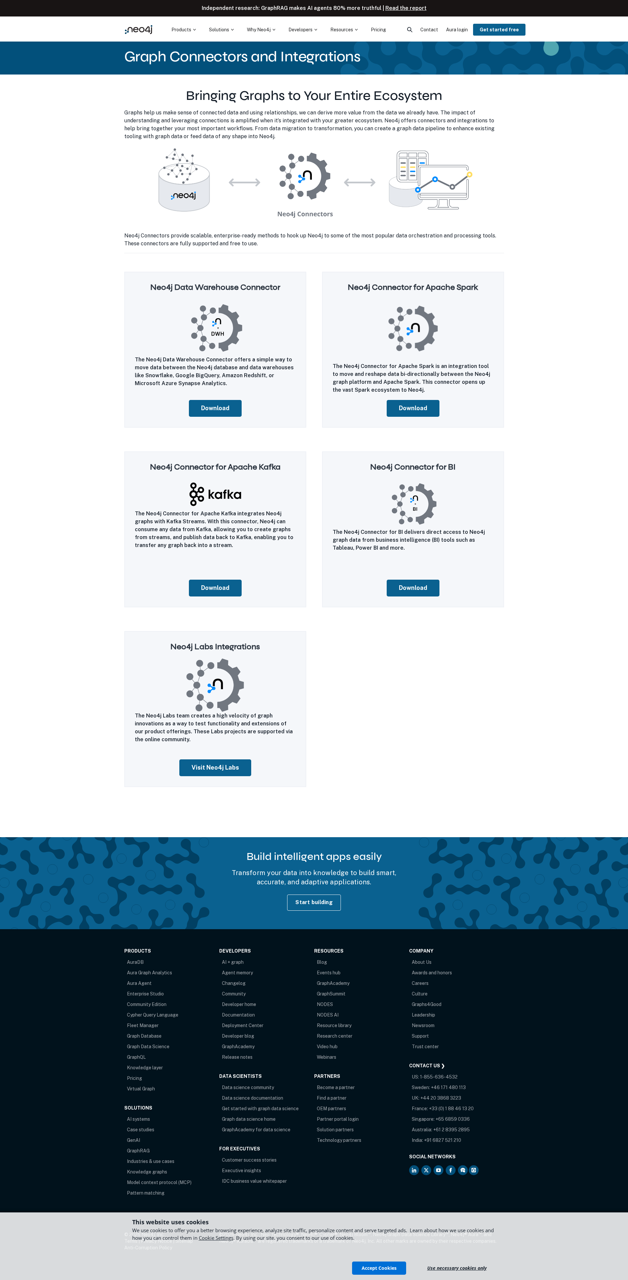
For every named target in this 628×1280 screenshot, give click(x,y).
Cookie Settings (216, 1237)
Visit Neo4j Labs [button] (215, 767)
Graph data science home (249, 1119)
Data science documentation (252, 1098)
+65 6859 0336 (452, 1119)
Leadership (423, 1015)
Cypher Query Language (152, 1015)
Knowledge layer (145, 1067)
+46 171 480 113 (448, 1087)
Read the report (406, 8)
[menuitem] (183, 30)
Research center (334, 1036)
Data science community (248, 1087)
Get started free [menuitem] (499, 29)
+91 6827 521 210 (442, 1140)
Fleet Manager (143, 1025)
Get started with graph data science (260, 1108)
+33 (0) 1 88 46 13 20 (451, 1108)
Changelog (234, 983)
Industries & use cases (150, 1161)
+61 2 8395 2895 (451, 1129)
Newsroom (423, 1025)
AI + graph (233, 962)
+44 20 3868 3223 (440, 1098)
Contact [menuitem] (429, 29)
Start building (314, 902)
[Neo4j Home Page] (138, 29)
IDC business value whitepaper (254, 1181)
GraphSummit (331, 993)
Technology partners (339, 1140)
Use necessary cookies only (457, 1268)
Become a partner (336, 1087)
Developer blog (238, 1036)
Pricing (134, 1078)
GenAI (133, 1140)
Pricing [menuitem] (378, 29)
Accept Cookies (379, 1268)
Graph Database (144, 1036)
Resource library (334, 1025)
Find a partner (331, 1098)
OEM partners (331, 1108)
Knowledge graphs (147, 1171)
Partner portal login (338, 1119)
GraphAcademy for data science (256, 1129)
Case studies (140, 1129)
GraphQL (136, 1057)
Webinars (326, 1057)
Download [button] (215, 408)
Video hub (327, 1046)
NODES (325, 1004)
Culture (420, 993)
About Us (422, 962)
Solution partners (335, 1129)
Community (234, 993)
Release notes (237, 1057)
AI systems (138, 1119)
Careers (420, 983)
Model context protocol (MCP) (159, 1182)
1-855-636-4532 (439, 1077)
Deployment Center (242, 1025)
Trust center (425, 1046)
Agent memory (237, 972)
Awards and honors (432, 972)
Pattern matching (145, 1193)
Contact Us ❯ (427, 1065)
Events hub (329, 972)
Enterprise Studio (145, 993)
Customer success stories (249, 1160)
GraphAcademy (238, 1046)
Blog (322, 962)
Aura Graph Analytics (149, 972)
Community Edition (146, 1004)
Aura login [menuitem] (457, 29)
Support (420, 1036)
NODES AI (328, 1015)
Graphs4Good (426, 1004)
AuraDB (135, 962)
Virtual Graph (141, 1088)
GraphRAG (138, 1150)
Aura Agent (139, 983)
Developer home (239, 1004)
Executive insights (241, 1170)
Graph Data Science (148, 1046)
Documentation (238, 1015)
